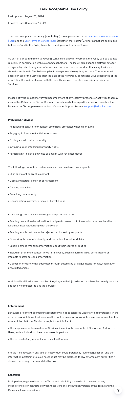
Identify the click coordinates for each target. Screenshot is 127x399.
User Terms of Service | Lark (40, 40)
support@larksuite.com (97, 106)
